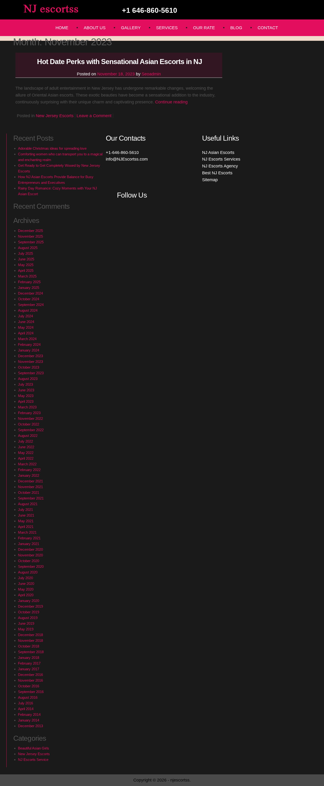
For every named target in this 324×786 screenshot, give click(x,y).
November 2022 (30, 418)
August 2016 (27, 697)
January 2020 (28, 601)
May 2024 (25, 327)
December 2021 (30, 481)
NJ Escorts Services (221, 159)
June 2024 (26, 322)
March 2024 (27, 339)
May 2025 (25, 265)
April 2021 (25, 527)
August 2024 (27, 310)
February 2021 (29, 538)
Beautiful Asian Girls (33, 748)
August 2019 (27, 618)
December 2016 (30, 675)
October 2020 (28, 561)
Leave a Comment (94, 115)
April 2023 (25, 401)
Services (167, 27)
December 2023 (30, 356)
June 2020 (26, 584)
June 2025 (26, 259)
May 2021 (25, 521)
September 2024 (31, 305)
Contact (268, 27)
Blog (236, 27)
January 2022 (28, 475)
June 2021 (26, 515)
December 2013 (30, 726)
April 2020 (25, 595)
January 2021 (28, 544)
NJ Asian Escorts (218, 152)
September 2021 (31, 498)
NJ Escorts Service (33, 760)
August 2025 (27, 248)
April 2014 (25, 709)
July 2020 (25, 578)
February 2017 (29, 663)
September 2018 (31, 652)
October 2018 (28, 646)
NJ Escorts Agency (220, 166)
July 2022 (25, 441)
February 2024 (29, 344)
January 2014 (28, 720)
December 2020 (30, 549)
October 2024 (28, 299)
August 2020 (27, 572)
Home (62, 27)
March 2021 (27, 532)
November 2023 (30, 362)
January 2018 (28, 658)
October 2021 (28, 492)
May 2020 (25, 589)
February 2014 (29, 714)
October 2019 (28, 612)
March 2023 (27, 407)
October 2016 (28, 686)
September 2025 (31, 242)
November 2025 (30, 236)
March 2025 (27, 276)
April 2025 (25, 270)
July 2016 (25, 703)
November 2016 (30, 680)
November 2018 (30, 640)
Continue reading (171, 102)
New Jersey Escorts (55, 115)
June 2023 (26, 390)
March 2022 (27, 464)
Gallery (131, 27)
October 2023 (28, 367)
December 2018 (30, 635)
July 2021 (25, 510)
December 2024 (30, 293)
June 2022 (26, 447)
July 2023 (25, 384)
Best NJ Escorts (217, 173)
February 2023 (29, 413)
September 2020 (31, 566)
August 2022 (27, 436)
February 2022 (29, 470)
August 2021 (27, 504)
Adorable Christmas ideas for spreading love (52, 148)
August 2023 (27, 379)
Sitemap (210, 179)
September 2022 (31, 430)
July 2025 (25, 253)
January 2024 (28, 350)
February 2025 (29, 282)
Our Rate (204, 27)
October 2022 (28, 424)
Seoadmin (151, 74)
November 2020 (30, 555)
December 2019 (30, 606)
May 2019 (25, 629)
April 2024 (25, 333)
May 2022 (25, 453)
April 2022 (25, 458)
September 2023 (31, 373)
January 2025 (28, 288)
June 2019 (26, 623)
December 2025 (30, 231)
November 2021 (30, 487)
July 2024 (25, 316)
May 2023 (25, 396)
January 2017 (28, 669)
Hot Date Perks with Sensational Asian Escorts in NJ (118, 61)
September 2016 (31, 692)
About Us (95, 27)
